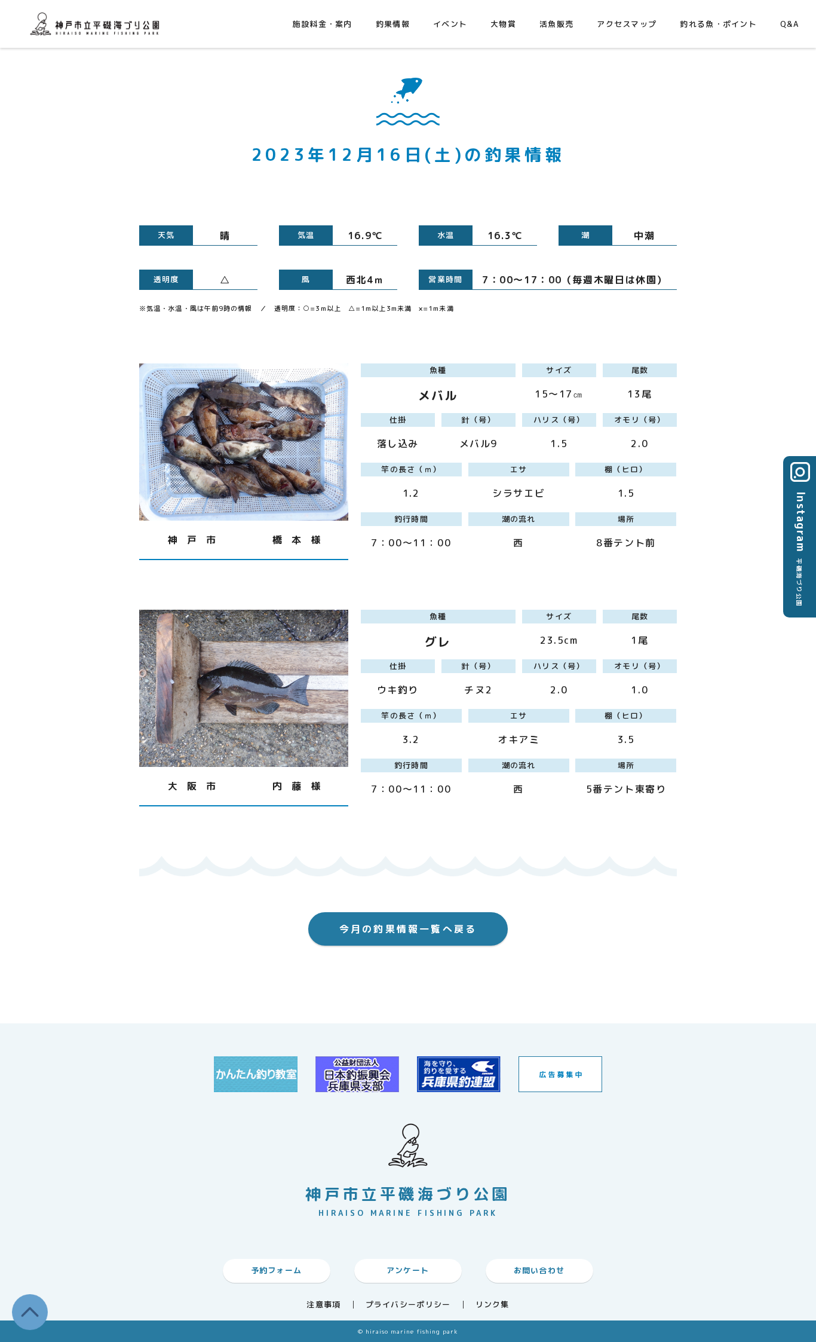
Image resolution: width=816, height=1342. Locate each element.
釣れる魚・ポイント (718, 24)
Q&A (789, 24)
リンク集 (493, 1305)
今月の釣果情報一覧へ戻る (408, 929)
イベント (450, 24)
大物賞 (503, 24)
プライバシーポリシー (408, 1305)
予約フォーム (276, 1270)
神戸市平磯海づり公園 (97, 23)
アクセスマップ (627, 24)
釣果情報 (393, 24)
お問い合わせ (539, 1270)
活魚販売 (556, 24)
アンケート (408, 1270)
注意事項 (323, 1305)
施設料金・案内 (322, 24)
